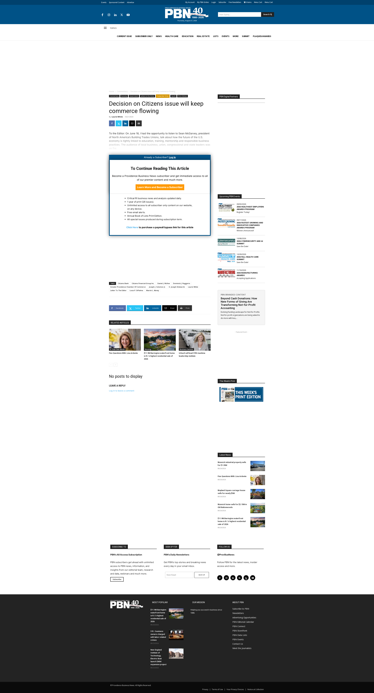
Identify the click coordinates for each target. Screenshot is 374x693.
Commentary (122, 91)
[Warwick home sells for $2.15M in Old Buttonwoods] (257, 508)
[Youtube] (128, 15)
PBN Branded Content (233, 294)
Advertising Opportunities (244, 617)
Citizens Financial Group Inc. (143, 283)
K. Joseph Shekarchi (177, 287)
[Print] (139, 123)
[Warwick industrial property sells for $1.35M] (257, 466)
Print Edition (182, 96)
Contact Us (237, 643)
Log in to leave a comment (121, 390)
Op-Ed (173, 96)
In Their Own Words (117, 349)
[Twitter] (121, 15)
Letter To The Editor (118, 290)
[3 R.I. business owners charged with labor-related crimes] (176, 635)
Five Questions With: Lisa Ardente (123, 353)
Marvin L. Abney (152, 290)
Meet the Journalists (241, 648)
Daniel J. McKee (163, 283)
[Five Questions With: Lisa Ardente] (125, 340)
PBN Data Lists (239, 635)
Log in (172, 157)
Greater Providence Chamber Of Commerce (128, 287)
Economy (124, 96)
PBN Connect (238, 626)
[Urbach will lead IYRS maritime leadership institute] (195, 340)
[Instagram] (108, 15)
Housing (148, 349)
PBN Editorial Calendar (243, 621)
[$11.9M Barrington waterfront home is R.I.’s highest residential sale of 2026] (160, 340)
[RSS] (239, 577)
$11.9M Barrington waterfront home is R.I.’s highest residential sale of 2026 (159, 356)
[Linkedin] (115, 15)
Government (134, 96)
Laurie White (117, 117)
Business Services (186, 349)
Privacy (205, 689)
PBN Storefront (239, 630)
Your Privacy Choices (235, 689)
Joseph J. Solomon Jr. (157, 287)
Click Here (132, 227)
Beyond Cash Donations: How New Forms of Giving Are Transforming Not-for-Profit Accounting (239, 303)
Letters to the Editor (147, 96)
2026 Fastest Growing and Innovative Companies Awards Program (250, 225)
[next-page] (115, 365)
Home (111, 91)
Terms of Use (217, 689)
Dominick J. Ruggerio (181, 283)
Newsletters (238, 613)
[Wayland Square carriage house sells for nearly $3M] (257, 494)
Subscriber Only (162, 96)
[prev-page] (111, 365)
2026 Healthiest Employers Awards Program (250, 208)
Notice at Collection (255, 689)
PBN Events (238, 639)
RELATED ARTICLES (120, 323)
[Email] (132, 123)
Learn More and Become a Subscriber (160, 187)
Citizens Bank (123, 283)
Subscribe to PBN (240, 608)
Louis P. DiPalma (136, 290)
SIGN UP (202, 575)
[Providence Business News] (187, 12)
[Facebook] (102, 15)
